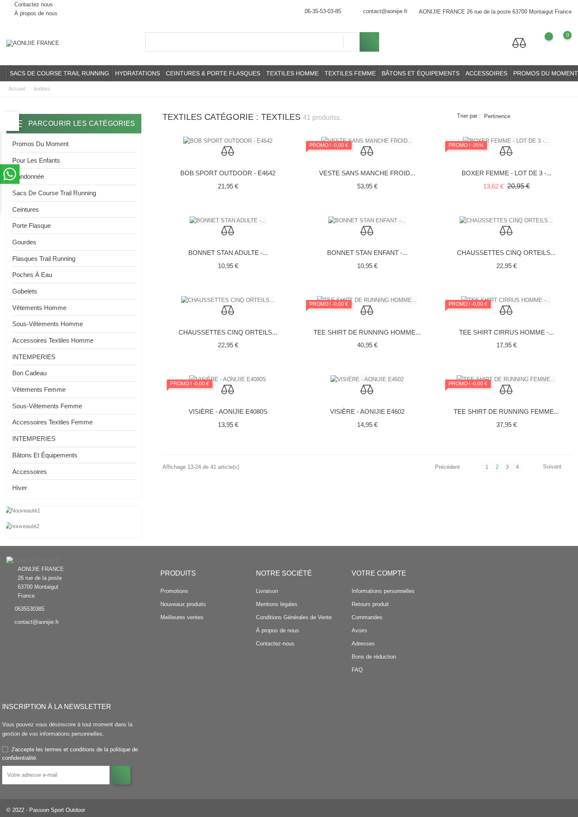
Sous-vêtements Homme (47, 323)
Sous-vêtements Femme (47, 406)
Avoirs (359, 630)
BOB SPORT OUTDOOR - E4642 (227, 173)
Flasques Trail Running (43, 258)
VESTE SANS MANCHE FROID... (367, 173)
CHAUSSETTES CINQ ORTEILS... (506, 252)
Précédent (448, 467)
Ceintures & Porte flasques (213, 73)
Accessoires (486, 73)
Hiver (19, 487)
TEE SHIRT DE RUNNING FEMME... (506, 411)
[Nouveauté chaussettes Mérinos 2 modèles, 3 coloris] (74, 511)
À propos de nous (35, 13)
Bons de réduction (374, 657)
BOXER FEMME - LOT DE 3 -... (506, 173)
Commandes (367, 617)
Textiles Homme (292, 73)
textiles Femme (350, 73)
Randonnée (28, 176)
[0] (559, 41)
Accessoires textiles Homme (53, 340)
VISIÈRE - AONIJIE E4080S (228, 411)
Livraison (267, 591)
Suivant (552, 466)
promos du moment (40, 143)
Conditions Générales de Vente (294, 617)
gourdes (24, 242)
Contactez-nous (275, 643)
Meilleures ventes (182, 617)
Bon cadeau (29, 373)
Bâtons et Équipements (421, 73)
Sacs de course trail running (59, 73)
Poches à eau (32, 274)
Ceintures (25, 209)
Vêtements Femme (39, 389)
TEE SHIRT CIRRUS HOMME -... (506, 332)
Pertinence (497, 116)
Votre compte (379, 573)
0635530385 (29, 609)
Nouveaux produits (183, 604)
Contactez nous (33, 4)
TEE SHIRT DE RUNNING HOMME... (367, 332)
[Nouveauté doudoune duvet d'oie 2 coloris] (74, 526)
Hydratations (137, 73)
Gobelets (24, 291)
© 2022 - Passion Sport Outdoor (45, 810)
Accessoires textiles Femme (52, 422)
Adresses (363, 643)
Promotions (174, 591)
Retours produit (370, 604)
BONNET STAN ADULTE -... (228, 252)
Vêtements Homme (39, 307)
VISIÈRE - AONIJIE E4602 (367, 411)
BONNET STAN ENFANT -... (367, 252)
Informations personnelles (383, 591)
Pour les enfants (36, 160)
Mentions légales (276, 604)
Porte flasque (31, 225)
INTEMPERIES (33, 356)
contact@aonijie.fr (385, 11)
